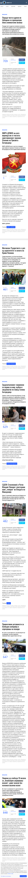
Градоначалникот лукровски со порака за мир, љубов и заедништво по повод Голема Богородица (13, 388)
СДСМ (8, 603)
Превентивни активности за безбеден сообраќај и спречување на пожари (13, 627)
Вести (2, 6)
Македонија (4, 14)
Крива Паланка (11, 363)
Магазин (13, 6)
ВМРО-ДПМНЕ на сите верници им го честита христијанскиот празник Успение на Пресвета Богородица (11, 138)
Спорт (7, 6)
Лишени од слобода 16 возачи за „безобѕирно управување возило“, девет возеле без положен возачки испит (14, 782)
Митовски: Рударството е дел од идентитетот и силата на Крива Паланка (13, 250)
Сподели (22, 59)
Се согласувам (23, 876)
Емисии (19, 6)
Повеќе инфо (10, 873)
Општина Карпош (12, 463)
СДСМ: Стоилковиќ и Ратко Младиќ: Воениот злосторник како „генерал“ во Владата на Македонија (13, 488)
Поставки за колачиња (6, 876)
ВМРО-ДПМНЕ (11, 227)
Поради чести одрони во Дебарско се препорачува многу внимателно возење (12, 20)
